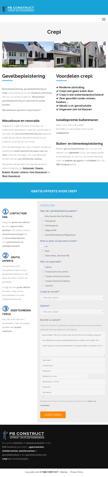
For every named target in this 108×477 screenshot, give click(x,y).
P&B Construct (62, 164)
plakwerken (74, 153)
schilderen (91, 160)
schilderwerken (10, 451)
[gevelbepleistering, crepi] (15, 55)
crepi (4, 459)
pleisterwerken (27, 451)
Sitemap (64, 472)
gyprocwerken (36, 447)
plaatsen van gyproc (74, 160)
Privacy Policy (76, 472)
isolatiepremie (62, 133)
